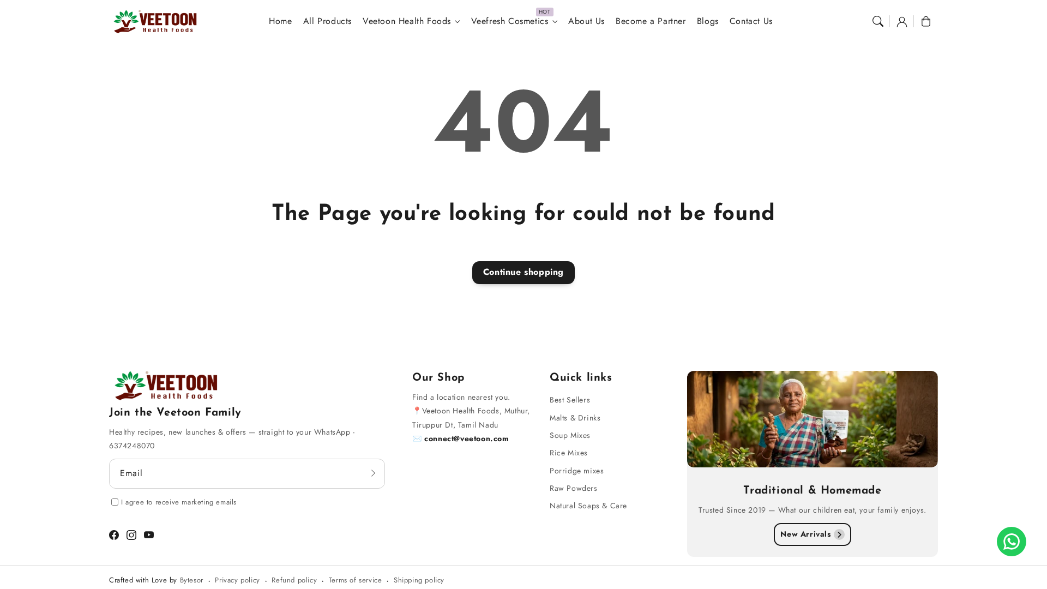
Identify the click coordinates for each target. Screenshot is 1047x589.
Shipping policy (419, 580)
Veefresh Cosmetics (510, 21)
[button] (878, 21)
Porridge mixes (577, 470)
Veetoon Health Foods (407, 21)
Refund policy (294, 580)
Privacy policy (237, 580)
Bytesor (191, 580)
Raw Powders (574, 488)
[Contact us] (1011, 541)
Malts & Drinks (575, 417)
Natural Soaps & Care (588, 505)
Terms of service (355, 580)
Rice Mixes (569, 452)
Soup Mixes (570, 435)
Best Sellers (570, 399)
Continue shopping (523, 272)
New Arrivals (805, 533)
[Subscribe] (373, 473)
